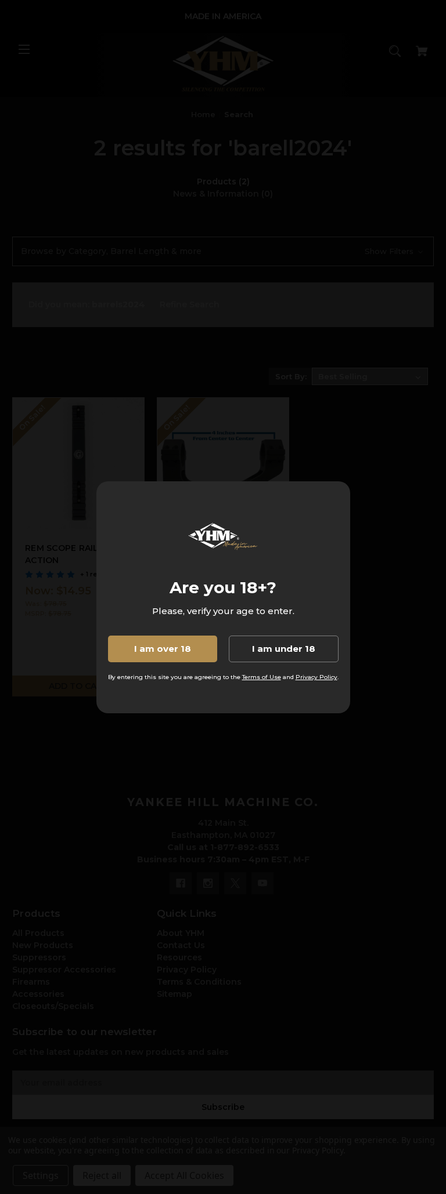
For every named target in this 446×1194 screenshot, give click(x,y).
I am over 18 (162, 648)
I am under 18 (283, 648)
